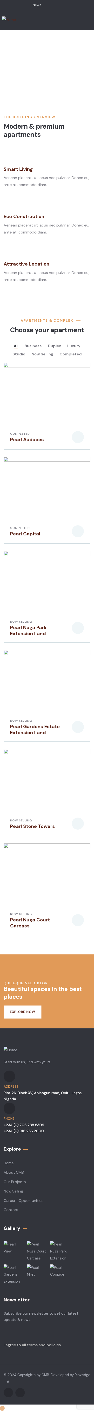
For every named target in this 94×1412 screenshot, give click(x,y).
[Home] (9, 19)
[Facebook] (8, 1392)
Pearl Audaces (27, 439)
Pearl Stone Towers (32, 826)
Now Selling (21, 622)
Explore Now (22, 1012)
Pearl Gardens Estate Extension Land (35, 729)
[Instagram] (20, 1392)
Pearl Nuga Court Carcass (30, 923)
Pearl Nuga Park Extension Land (28, 630)
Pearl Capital (25, 534)
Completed (20, 434)
